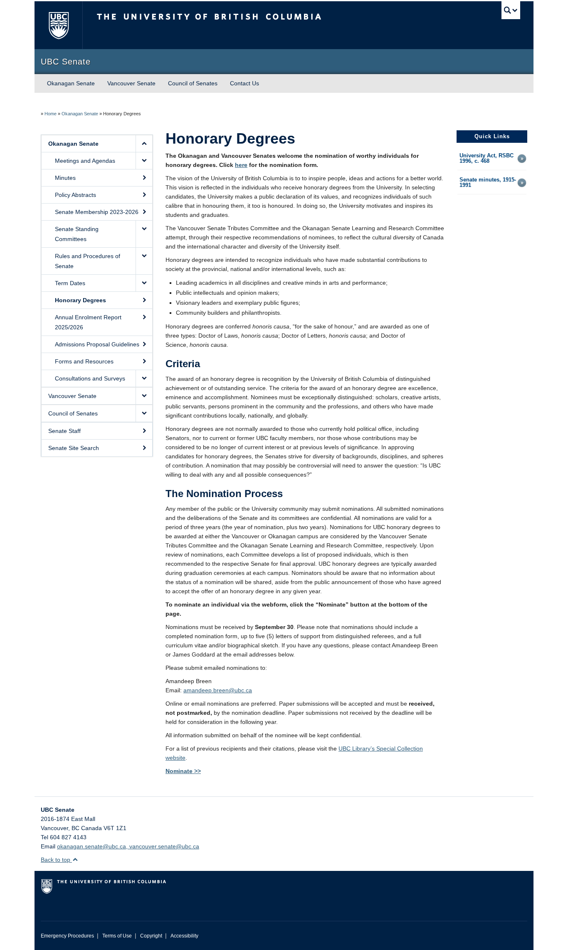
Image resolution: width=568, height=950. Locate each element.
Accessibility (184, 936)
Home (50, 113)
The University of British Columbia (58, 25)
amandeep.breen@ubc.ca (217, 690)
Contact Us (244, 83)
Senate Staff (64, 431)
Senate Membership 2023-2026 (96, 212)
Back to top (56, 859)
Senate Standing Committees (77, 234)
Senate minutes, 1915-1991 (487, 183)
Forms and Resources (84, 361)
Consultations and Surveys (90, 378)
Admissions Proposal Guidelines (97, 344)
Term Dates (70, 283)
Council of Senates (192, 83)
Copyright (151, 936)
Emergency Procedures (67, 936)
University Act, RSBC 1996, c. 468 (486, 158)
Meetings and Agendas (85, 160)
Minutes (65, 177)
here (241, 165)
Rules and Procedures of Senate (87, 261)
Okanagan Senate (71, 83)
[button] (144, 143)
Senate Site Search (73, 448)
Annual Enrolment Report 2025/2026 (88, 322)
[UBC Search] (510, 10)
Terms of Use (117, 936)
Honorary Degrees (80, 300)
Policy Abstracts (75, 194)
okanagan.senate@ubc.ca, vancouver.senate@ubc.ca (128, 846)
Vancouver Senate (131, 83)
